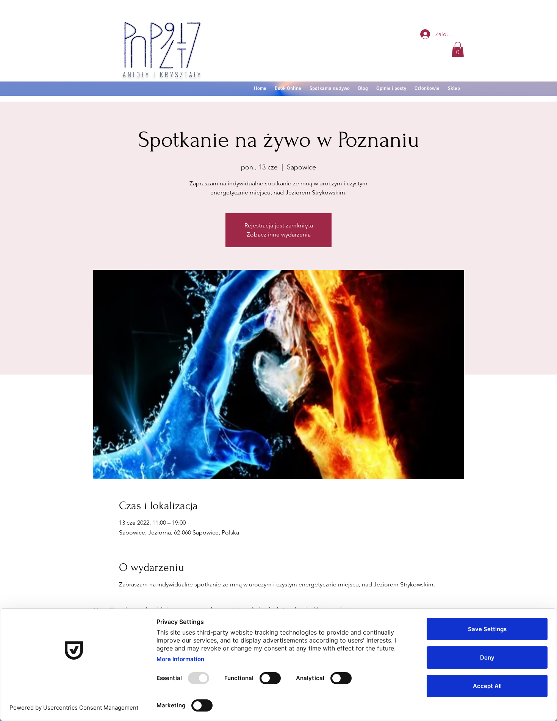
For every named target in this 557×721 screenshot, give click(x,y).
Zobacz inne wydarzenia (279, 234)
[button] (457, 49)
